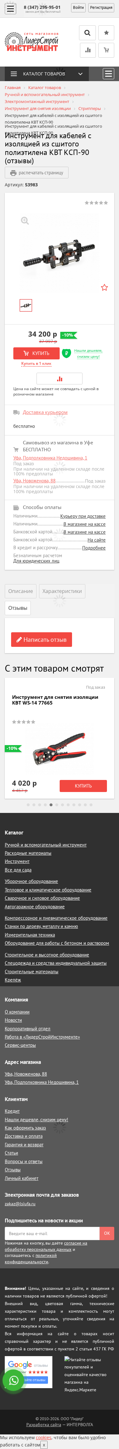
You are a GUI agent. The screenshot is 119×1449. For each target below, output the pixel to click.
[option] (59, 253)
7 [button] (62, 805)
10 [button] (80, 805)
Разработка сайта (43, 1424)
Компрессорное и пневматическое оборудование (56, 918)
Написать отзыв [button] (44, 639)
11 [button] (85, 805)
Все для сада (18, 870)
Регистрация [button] (101, 7)
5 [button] (51, 805)
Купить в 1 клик (36, 363)
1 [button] (28, 805)
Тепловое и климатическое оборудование (48, 890)
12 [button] (91, 805)
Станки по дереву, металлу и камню (41, 926)
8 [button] (68, 805)
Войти (78, 7)
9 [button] (74, 805)
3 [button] (40, 805)
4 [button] (45, 805)
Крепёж (13, 980)
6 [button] (57, 805)
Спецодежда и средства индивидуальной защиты (56, 963)
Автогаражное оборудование (35, 907)
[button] (59, 378)
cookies (43, 1437)
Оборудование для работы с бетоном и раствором (57, 943)
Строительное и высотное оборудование (47, 955)
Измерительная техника (30, 935)
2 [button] (34, 805)
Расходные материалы (28, 853)
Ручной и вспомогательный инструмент (46, 845)
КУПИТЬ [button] (40, 353)
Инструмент (17, 861)
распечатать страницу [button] (41, 173)
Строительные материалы (31, 972)
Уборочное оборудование (31, 881)
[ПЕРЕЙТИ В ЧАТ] (14, 1381)
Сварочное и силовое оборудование (42, 898)
